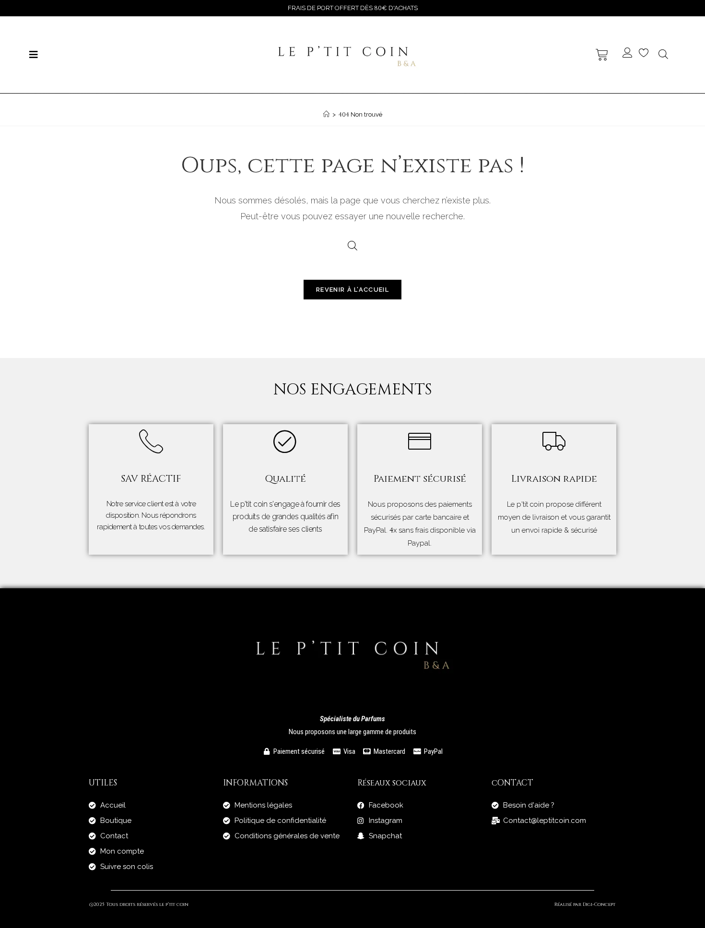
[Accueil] (326, 114)
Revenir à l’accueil (352, 289)
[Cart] (602, 55)
